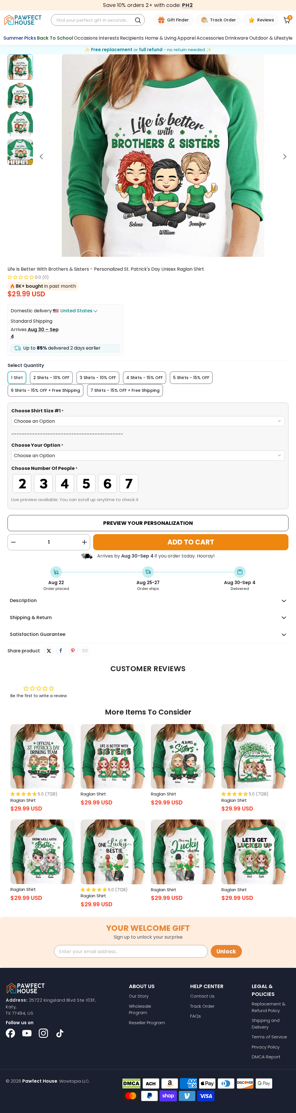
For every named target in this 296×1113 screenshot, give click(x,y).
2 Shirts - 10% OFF (51, 378)
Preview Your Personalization (148, 523)
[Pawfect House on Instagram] (43, 1033)
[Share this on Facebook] (61, 651)
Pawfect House (39, 1081)
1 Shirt (17, 378)
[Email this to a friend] (85, 651)
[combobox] (92, 20)
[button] (21, 277)
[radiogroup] (148, 483)
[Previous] (42, 156)
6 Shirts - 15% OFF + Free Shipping (45, 390)
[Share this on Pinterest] (73, 651)
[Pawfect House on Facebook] (10, 1033)
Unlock (226, 951)
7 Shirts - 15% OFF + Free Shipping (125, 390)
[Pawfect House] (22, 20)
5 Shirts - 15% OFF (191, 378)
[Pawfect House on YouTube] (27, 1033)
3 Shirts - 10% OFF (98, 378)
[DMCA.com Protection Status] (131, 1083)
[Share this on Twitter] (49, 651)
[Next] (284, 156)
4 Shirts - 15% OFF (144, 378)
